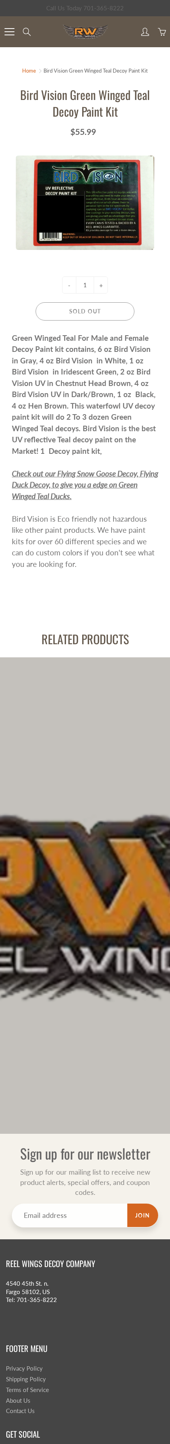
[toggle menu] (9, 32)
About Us (18, 1400)
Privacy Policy (24, 1368)
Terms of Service (27, 1389)
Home (29, 70)
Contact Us (20, 1411)
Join (142, 1215)
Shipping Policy (26, 1379)
